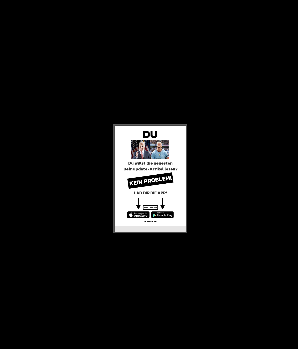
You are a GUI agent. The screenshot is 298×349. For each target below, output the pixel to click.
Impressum (150, 221)
